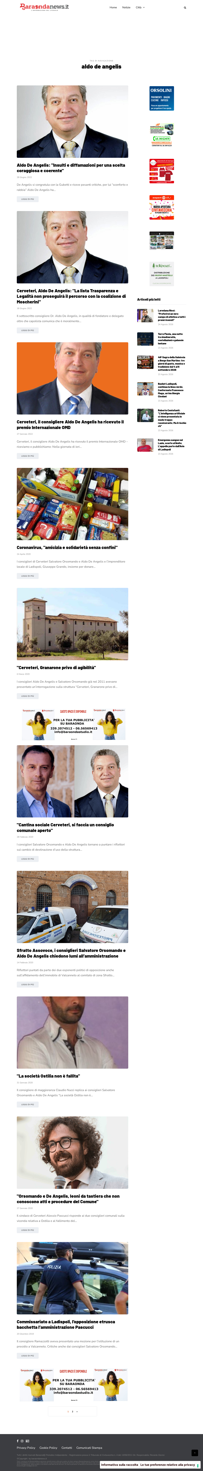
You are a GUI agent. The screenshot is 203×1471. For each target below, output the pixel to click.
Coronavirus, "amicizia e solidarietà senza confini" (67, 547)
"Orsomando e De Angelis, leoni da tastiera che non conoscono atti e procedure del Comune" (68, 1198)
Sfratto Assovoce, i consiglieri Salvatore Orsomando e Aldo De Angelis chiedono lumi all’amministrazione (71, 952)
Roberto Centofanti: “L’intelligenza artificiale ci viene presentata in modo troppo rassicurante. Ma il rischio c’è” (172, 418)
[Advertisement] (101, 37)
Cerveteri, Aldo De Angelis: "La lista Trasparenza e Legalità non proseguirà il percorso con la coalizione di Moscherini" (71, 296)
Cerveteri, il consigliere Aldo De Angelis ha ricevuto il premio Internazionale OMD (70, 424)
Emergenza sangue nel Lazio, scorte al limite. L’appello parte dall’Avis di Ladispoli (171, 444)
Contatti (67, 1448)
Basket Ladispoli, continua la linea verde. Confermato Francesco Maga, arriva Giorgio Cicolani (170, 390)
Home (113, 7)
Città (138, 7)
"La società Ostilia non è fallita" (48, 1075)
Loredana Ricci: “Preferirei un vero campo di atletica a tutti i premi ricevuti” (171, 315)
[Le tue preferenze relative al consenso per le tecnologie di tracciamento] (198, 1466)
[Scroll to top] (195, 1453)
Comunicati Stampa (89, 1448)
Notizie (126, 7)
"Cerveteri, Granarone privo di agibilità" (56, 667)
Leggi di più (27, 199)
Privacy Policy (26, 1448)
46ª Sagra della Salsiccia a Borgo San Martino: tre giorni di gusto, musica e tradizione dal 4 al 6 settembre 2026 (171, 363)
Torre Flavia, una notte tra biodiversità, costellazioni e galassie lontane (171, 338)
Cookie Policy (48, 1448)
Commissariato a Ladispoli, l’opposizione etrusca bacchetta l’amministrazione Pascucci (66, 1324)
